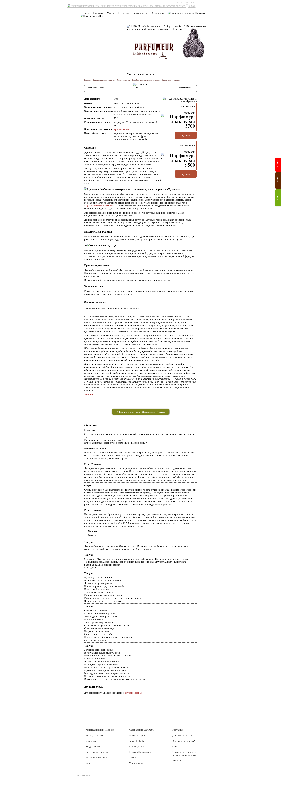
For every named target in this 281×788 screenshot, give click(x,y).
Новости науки (137, 735)
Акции (278, 164)
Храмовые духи (123, 80)
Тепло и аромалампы (97, 757)
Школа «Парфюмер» (140, 751)
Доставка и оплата (182, 735)
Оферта (176, 746)
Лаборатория (158, 13)
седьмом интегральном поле (99, 205)
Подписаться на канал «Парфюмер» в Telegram (141, 411)
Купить (185, 135)
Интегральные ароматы (98, 751)
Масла (110, 13)
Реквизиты (177, 760)
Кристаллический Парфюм (104, 80)
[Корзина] (186, 13)
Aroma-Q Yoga (136, 746)
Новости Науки (96, 87)
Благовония (123, 13)
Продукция (185, 87)
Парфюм (85, 13)
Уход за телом (141, 13)
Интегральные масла (96, 735)
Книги (89, 763)
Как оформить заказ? (183, 740)
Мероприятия (136, 763)
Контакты (177, 729)
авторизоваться (133, 692)
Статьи (132, 757)
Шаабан (88, 394)
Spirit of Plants (136, 740)
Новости (278, 180)
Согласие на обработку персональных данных (184, 753)
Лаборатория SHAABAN (142, 729)
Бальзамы (98, 13)
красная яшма (121, 129)
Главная (87, 80)
